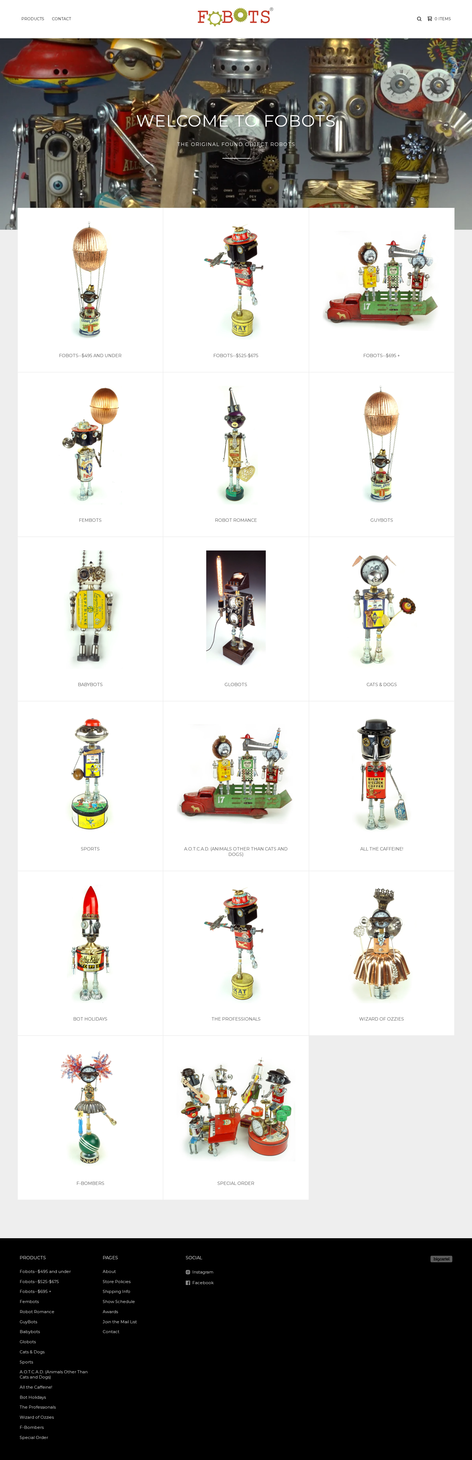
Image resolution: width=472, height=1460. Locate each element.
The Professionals (38, 1407)
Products (32, 18)
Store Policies (117, 1281)
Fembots (29, 1301)
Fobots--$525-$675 (39, 1281)
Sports (26, 1362)
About (109, 1271)
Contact (61, 18)
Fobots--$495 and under (45, 1271)
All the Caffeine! (36, 1387)
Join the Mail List (120, 1321)
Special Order (34, 1437)
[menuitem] (33, 18)
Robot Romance (37, 1311)
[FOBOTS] (235, 19)
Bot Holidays (33, 1397)
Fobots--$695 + (35, 1291)
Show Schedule (119, 1301)
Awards (110, 1311)
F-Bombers (32, 1427)
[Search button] (419, 19)
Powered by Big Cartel (441, 1259)
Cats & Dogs (32, 1351)
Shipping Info (116, 1291)
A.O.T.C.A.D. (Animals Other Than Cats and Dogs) (54, 1374)
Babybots (30, 1331)
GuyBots (28, 1321)
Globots (28, 1341)
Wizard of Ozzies (37, 1417)
